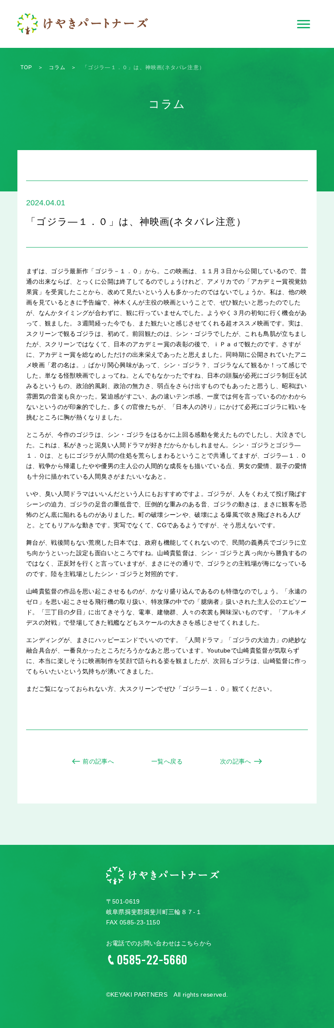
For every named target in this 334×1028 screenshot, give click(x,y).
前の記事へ (98, 761)
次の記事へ (235, 761)
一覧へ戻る (167, 761)
